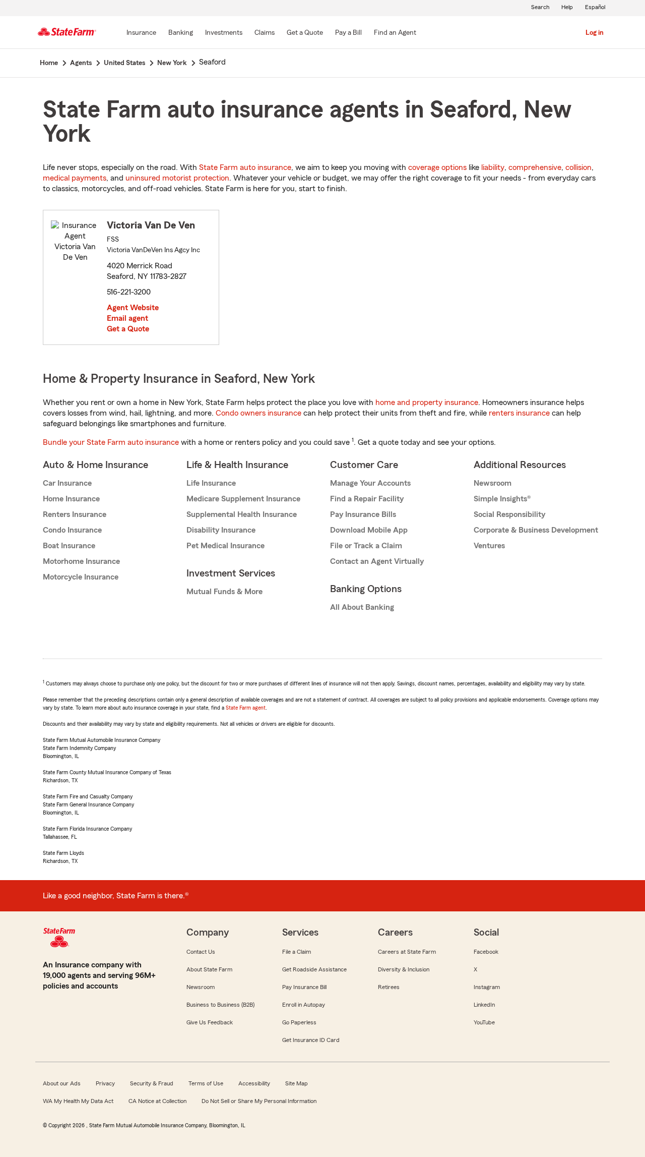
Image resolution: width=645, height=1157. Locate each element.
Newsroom (492, 483)
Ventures (489, 546)
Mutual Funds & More (224, 592)
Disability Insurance (220, 530)
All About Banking (362, 607)
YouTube (484, 1022)
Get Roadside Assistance (314, 969)
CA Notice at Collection (157, 1101)
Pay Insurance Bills (363, 514)
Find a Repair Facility (367, 499)
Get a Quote (128, 329)
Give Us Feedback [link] (209, 1022)
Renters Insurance (74, 514)
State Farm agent (246, 708)
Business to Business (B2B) (220, 1005)
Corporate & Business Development (536, 530)
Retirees (389, 987)
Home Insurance (71, 499)
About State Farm (209, 969)
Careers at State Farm (407, 952)
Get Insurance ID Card (311, 1040)
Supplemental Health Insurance (241, 514)
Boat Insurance (69, 546)
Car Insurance (67, 483)
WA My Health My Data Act (78, 1101)
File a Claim (296, 952)
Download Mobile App (369, 530)
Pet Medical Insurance (225, 546)
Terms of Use (205, 1083)
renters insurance (519, 413)
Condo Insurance (72, 530)
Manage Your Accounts (370, 483)
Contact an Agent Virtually (377, 561)
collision (578, 167)
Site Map (296, 1083)
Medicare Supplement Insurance (243, 499)
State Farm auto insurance (245, 167)
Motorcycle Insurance (80, 577)
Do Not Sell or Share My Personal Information (259, 1101)
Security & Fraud (151, 1083)
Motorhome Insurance (81, 561)
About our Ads (62, 1083)
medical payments (74, 178)
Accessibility (254, 1083)
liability (492, 167)
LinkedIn (484, 1005)
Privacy (105, 1083)
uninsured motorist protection (177, 178)
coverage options (437, 167)
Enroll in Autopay (303, 1005)
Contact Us (200, 952)
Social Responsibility (509, 514)
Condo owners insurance (258, 413)
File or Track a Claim (366, 546)
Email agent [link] (127, 318)
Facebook (486, 952)
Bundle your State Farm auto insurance (111, 442)
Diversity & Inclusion (403, 969)
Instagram (487, 987)
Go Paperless (299, 1022)
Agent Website (133, 308)
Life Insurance (211, 483)
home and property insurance (426, 402)
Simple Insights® (502, 499)
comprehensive (534, 167)
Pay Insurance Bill (304, 987)
